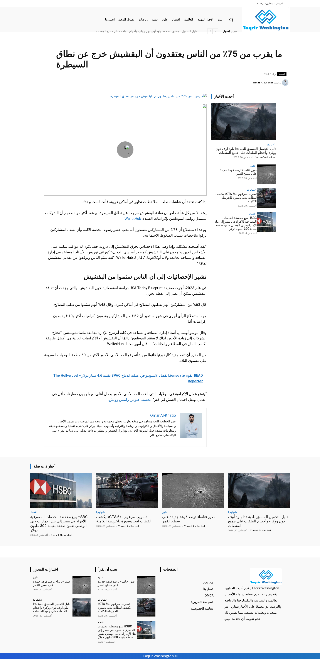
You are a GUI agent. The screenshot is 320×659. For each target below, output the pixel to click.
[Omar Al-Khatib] (286, 82)
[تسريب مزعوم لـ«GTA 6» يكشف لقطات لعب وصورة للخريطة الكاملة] (266, 198)
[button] (231, 19)
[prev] (215, 31)
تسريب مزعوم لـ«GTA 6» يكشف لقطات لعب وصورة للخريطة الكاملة (236, 197)
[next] (210, 31)
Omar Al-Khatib (263, 82)
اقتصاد (282, 73)
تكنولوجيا (270, 144)
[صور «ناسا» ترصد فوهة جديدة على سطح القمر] (266, 174)
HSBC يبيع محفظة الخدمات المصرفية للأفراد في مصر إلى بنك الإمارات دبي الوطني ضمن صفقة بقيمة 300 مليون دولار (128, 31)
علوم (253, 165)
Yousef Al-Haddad (266, 157)
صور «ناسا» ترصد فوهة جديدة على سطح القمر (173, 31)
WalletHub (133, 218)
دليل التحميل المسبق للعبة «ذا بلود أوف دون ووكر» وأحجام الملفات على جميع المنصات (246, 151)
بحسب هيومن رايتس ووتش (130, 399)
